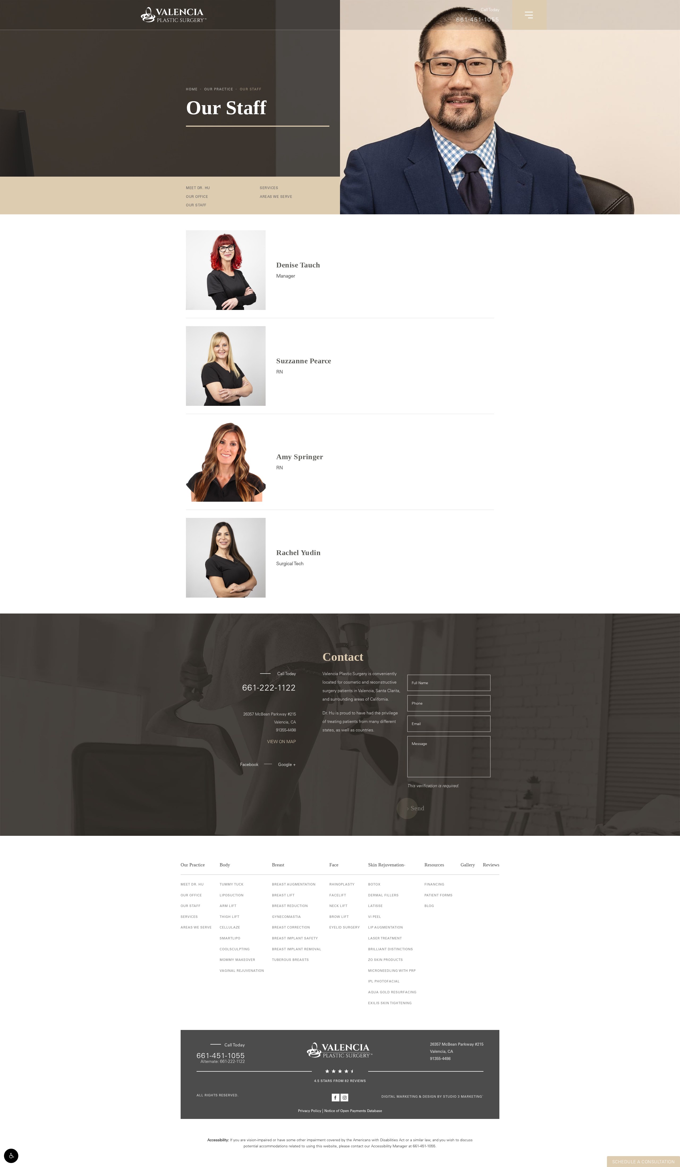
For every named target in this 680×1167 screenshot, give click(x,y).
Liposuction (232, 895)
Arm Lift (228, 906)
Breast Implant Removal (296, 949)
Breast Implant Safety (295, 938)
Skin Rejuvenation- (386, 864)
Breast (278, 864)
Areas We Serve (276, 196)
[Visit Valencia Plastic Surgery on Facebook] (335, 1097)
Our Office (197, 196)
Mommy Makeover (237, 959)
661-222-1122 (269, 687)
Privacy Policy (309, 1110)
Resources (434, 864)
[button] (11, 1156)
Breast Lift (283, 895)
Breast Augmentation (294, 884)
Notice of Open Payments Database (353, 1110)
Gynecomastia (286, 916)
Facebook (249, 764)
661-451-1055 (477, 19)
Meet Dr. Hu (198, 187)
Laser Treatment (385, 938)
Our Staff (251, 89)
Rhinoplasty (342, 884)
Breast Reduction (290, 906)
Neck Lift (338, 906)
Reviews (491, 864)
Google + (287, 764)
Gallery (468, 864)
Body (225, 864)
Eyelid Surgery (344, 927)
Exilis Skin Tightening (390, 1003)
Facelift (337, 895)
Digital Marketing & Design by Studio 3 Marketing (432, 1096)
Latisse (375, 906)
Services (269, 187)
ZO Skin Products (385, 959)
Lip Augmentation (385, 927)
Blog (429, 906)
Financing (434, 884)
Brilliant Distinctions (390, 949)
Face (333, 864)
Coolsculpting (235, 949)
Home (192, 89)
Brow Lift (339, 916)
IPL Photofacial (384, 981)
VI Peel (374, 916)
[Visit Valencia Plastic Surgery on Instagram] (344, 1097)
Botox (374, 884)
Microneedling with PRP (392, 970)
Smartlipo (230, 938)
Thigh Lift (229, 916)
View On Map (281, 741)
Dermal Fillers (383, 895)
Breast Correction (291, 927)
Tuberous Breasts (290, 959)
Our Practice (218, 89)
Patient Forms (438, 895)
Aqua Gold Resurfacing (392, 992)
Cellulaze (230, 927)
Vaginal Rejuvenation (242, 970)
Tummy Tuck (232, 884)
